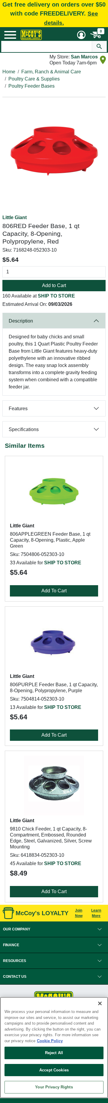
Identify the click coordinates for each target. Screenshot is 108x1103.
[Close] (99, 1003)
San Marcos (84, 56)
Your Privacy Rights (54, 1087)
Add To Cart (54, 590)
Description (21, 320)
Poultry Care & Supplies (34, 78)
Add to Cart (54, 285)
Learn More (96, 913)
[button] (54, 929)
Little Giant (14, 217)
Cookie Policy (50, 1041)
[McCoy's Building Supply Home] (31, 35)
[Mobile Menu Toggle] (10, 35)
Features (18, 408)
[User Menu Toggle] (81, 35)
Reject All (54, 1053)
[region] (54, 1047)
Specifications (24, 429)
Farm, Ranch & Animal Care (51, 71)
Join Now (78, 913)
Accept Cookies (54, 1070)
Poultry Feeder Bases (31, 86)
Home (8, 71)
